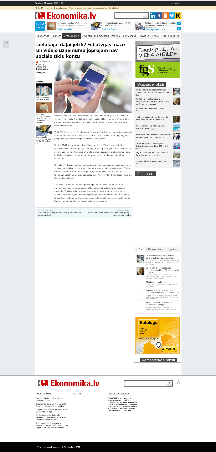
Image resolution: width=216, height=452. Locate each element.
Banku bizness (60, 8)
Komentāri (155, 249)
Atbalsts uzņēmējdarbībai (80, 8)
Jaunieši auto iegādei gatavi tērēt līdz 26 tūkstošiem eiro (43, 140)
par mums (175, 3)
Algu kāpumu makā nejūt (146, 108)
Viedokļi (155, 35)
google (153, 15)
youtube (178, 15)
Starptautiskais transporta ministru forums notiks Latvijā (160, 303)
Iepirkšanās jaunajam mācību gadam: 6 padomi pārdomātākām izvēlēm (43, 118)
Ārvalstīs (87, 35)
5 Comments (162, 297)
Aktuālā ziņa (61, 30)
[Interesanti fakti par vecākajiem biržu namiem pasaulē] (176, 139)
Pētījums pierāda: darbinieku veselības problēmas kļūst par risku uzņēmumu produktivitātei (51, 417)
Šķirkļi (171, 249)
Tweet (6, 42)
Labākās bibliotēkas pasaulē (148, 161)
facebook (159, 15)
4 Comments (161, 309)
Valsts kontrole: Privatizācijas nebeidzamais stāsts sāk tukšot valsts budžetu (152, 101)
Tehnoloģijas (129, 35)
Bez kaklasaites (171, 35)
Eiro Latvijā (114, 8)
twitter (172, 15)
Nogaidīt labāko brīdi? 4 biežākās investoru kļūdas (43, 98)
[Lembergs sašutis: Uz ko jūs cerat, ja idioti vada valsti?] (176, 122)
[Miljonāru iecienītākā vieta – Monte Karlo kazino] (176, 157)
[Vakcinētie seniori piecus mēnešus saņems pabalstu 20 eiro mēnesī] (176, 94)
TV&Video (143, 35)
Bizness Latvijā (72, 30)
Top (140, 249)
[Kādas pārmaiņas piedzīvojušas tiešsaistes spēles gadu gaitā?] (176, 148)
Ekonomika (43, 35)
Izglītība (115, 35)
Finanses (56, 35)
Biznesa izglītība (100, 8)
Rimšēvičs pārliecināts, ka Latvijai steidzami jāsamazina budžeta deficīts (162, 291)
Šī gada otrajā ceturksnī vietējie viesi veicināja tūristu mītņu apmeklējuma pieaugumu (159, 25)
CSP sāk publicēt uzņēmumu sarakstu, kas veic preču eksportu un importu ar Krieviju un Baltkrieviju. (72, 25)
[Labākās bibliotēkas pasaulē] (176, 166)
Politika (49, 8)
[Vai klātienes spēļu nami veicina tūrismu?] (176, 130)
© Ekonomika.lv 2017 (71, 447)
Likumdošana (101, 35)
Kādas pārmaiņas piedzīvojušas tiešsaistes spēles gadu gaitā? (149, 144)
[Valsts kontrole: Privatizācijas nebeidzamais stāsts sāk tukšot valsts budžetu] (176, 103)
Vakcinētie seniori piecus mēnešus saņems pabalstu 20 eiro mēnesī (150, 91)
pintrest (166, 15)
